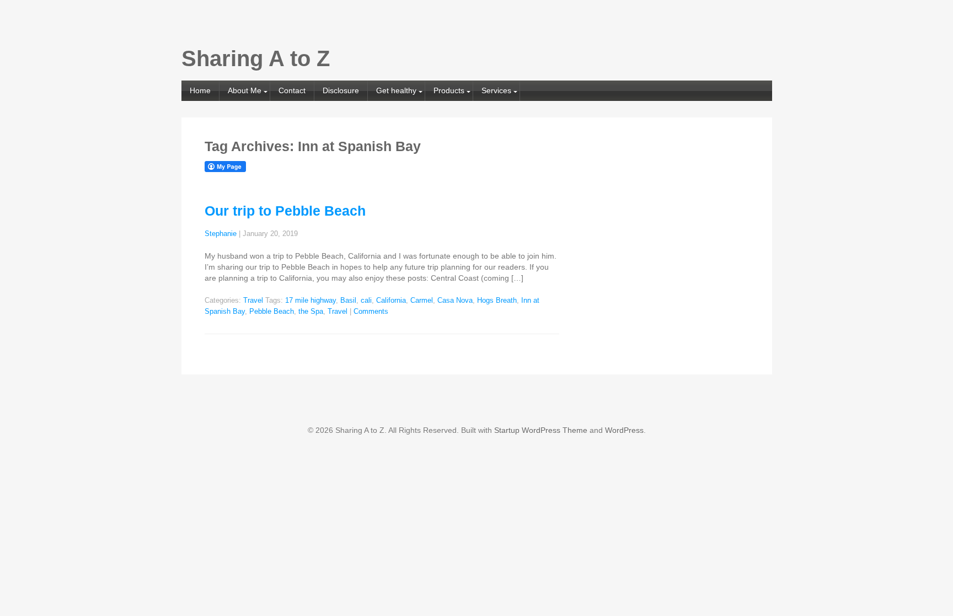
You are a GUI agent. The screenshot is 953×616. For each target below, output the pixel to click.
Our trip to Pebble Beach (285, 210)
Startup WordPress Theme (540, 430)
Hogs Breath (497, 300)
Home (200, 90)
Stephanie (221, 234)
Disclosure (341, 90)
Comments (371, 311)
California (391, 300)
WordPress (624, 430)
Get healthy (396, 90)
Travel (253, 300)
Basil (348, 300)
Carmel (421, 300)
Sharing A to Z (255, 58)
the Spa (310, 311)
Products (448, 90)
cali (366, 300)
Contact (292, 90)
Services (496, 90)
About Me (244, 90)
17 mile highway (310, 300)
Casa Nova (455, 300)
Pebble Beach (271, 311)
